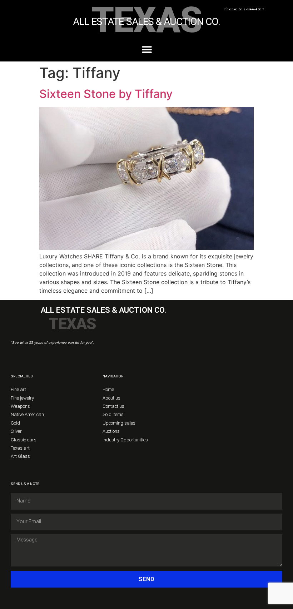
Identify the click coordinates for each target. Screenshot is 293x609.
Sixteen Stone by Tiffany (106, 94)
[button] (147, 49)
